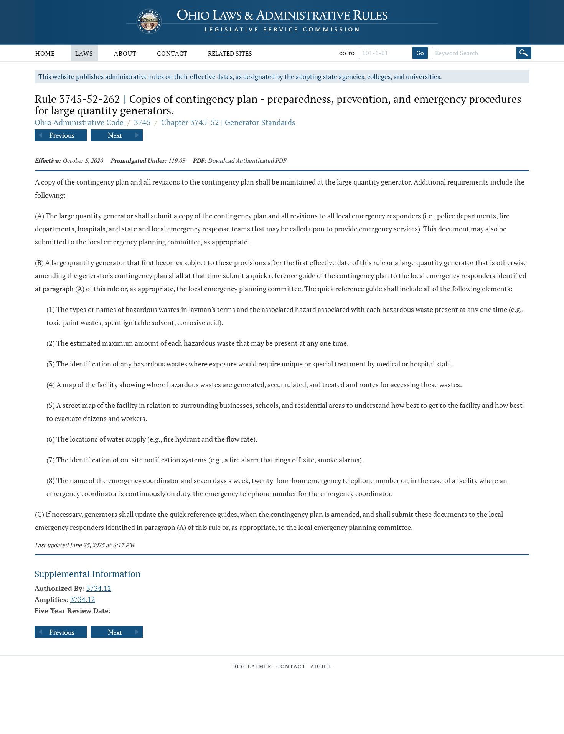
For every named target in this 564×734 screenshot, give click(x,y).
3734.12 (98, 588)
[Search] (523, 53)
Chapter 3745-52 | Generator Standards (228, 122)
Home (45, 53)
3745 (142, 122)
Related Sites (230, 53)
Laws (84, 53)
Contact (172, 53)
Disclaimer (252, 666)
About (125, 53)
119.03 (176, 160)
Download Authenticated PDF (247, 160)
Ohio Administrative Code (79, 122)
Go (420, 53)
